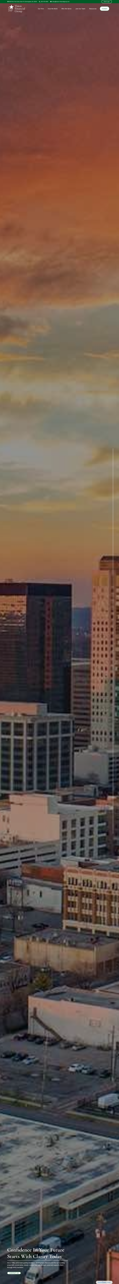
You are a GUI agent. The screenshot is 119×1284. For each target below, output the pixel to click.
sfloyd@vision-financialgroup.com (60, 1)
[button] (41, 8)
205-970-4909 (44, 1)
